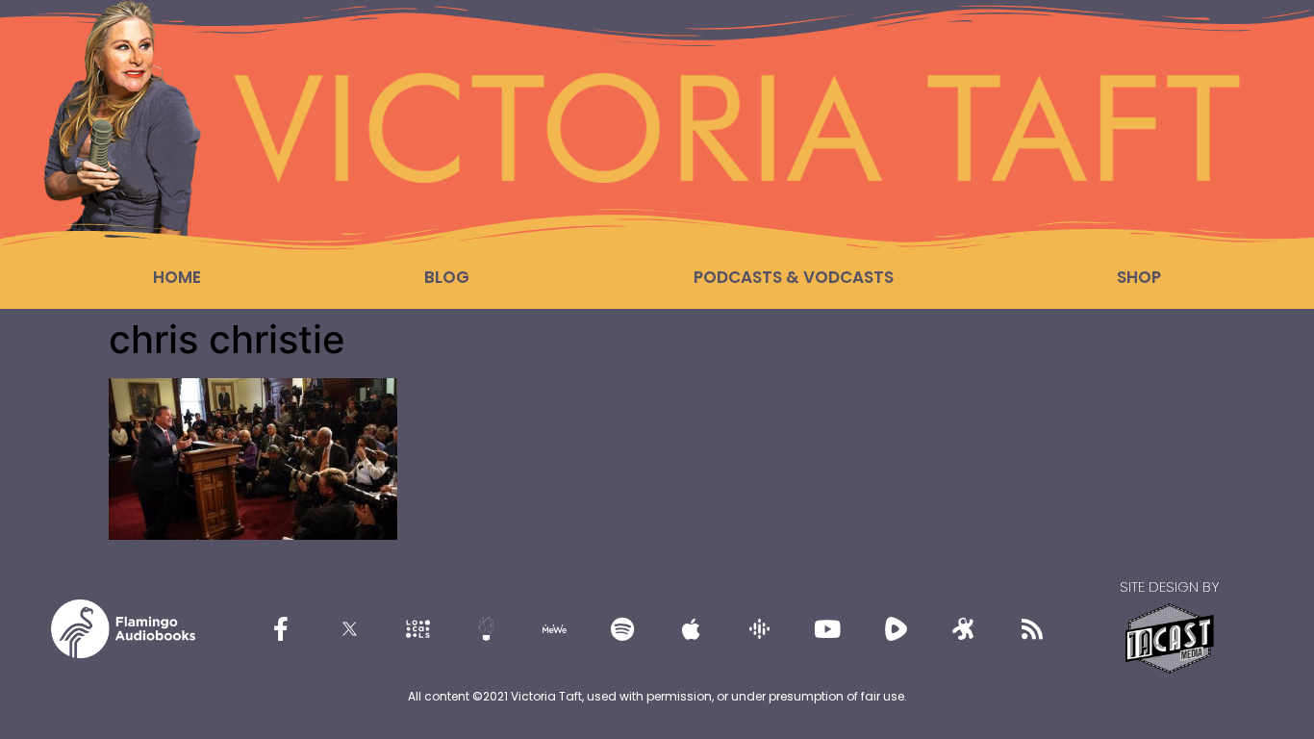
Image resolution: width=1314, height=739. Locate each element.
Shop (1139, 277)
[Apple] (691, 628)
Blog (446, 277)
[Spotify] (622, 628)
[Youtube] (827, 628)
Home (177, 277)
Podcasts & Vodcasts (794, 277)
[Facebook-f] (281, 628)
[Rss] (1032, 628)
